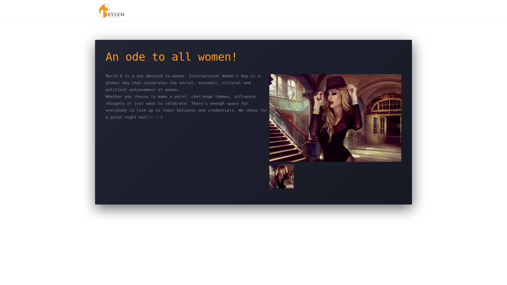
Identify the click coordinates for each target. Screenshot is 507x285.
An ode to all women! (172, 56)
